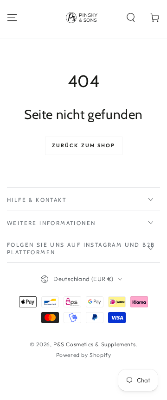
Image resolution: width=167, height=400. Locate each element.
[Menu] (12, 17)
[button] (131, 17)
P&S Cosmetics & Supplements (94, 344)
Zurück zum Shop (84, 145)
